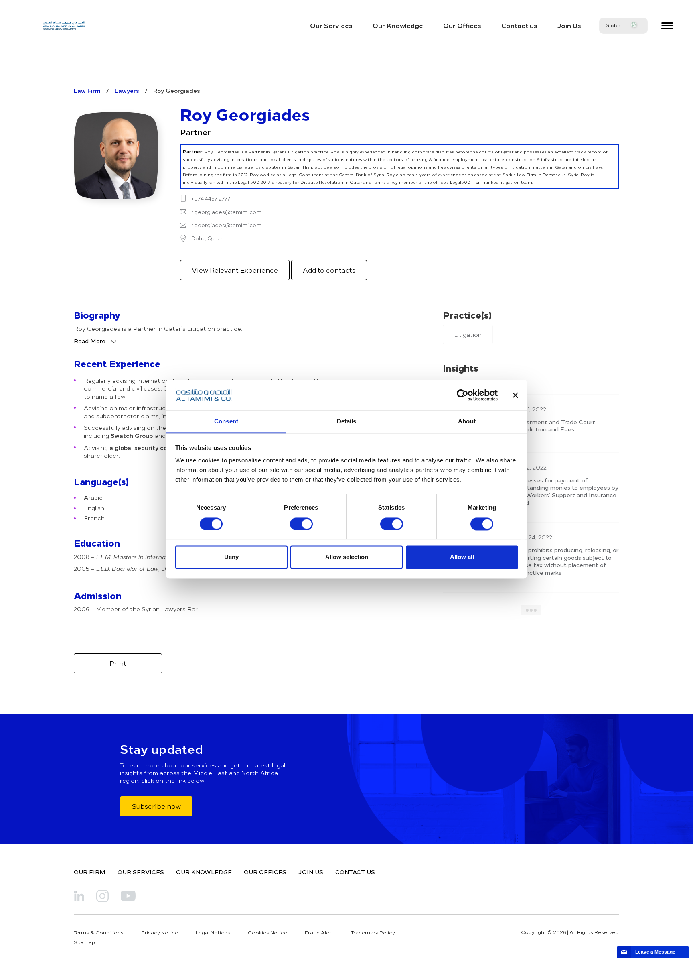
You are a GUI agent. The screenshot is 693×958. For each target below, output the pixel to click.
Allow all (462, 557)
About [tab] (467, 421)
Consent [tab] (226, 421)
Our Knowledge (398, 25)
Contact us (519, 25)
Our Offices (462, 25)
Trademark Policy (373, 932)
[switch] (301, 523)
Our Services (331, 25)
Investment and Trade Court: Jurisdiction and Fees (555, 425)
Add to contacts (329, 269)
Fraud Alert (319, 932)
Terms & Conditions (99, 932)
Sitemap (84, 942)
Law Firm (87, 90)
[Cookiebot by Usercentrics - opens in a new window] (463, 395)
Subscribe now (156, 805)
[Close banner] (515, 395)
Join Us (569, 25)
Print (117, 663)
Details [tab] (347, 421)
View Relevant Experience (235, 269)
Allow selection (346, 557)
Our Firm (89, 872)
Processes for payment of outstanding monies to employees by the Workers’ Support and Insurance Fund (566, 491)
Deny (231, 557)
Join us (310, 872)
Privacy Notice (159, 932)
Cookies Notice (267, 932)
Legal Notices (213, 932)
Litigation (468, 334)
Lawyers (127, 90)
